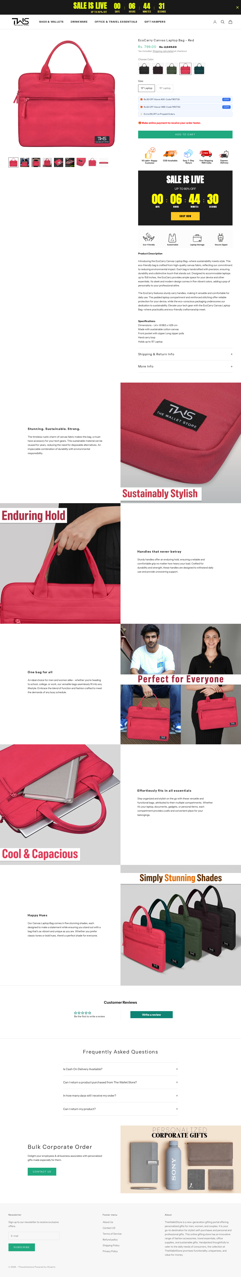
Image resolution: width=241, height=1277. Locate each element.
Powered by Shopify (45, 1267)
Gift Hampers (154, 21)
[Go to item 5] (59, 162)
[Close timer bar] (237, 7)
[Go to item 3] (36, 162)
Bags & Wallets (51, 21)
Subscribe (22, 1247)
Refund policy (110, 1239)
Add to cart (185, 134)
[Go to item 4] (47, 162)
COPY (226, 99)
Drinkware (79, 21)
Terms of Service (112, 1233)
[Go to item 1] (13, 162)
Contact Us (42, 1171)
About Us (108, 1222)
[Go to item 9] (104, 162)
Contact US (109, 1228)
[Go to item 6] (70, 162)
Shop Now (185, 216)
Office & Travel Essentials (116, 21)
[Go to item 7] (81, 162)
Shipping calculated (163, 51)
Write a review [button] (151, 1014)
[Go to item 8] (92, 162)
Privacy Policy (110, 1251)
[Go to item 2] (25, 162)
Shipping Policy (111, 1245)
